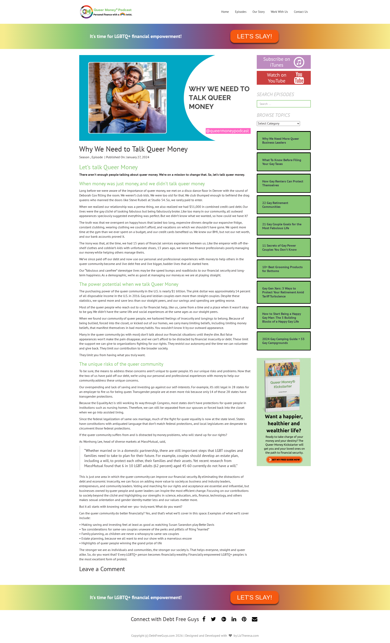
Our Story (258, 12)
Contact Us (301, 12)
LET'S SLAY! (254, 36)
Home (225, 12)
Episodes (240, 12)
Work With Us (279, 12)
